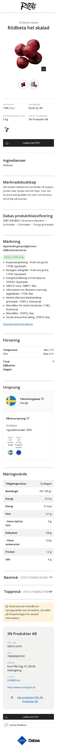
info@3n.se (13, 680)
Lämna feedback (17, 724)
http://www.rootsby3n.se (21, 687)
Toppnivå (27, 591)
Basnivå (26, 577)
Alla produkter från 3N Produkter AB (30, 699)
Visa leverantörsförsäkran (18, 324)
